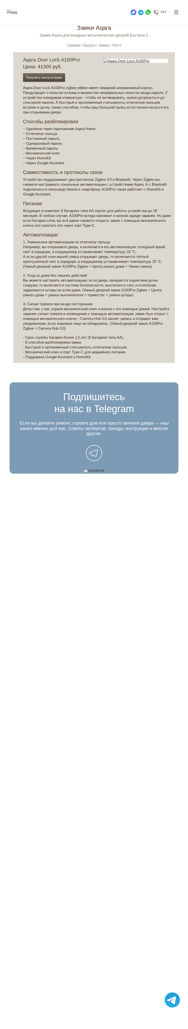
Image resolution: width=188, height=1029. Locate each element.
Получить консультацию (44, 77)
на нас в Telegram (94, 402)
